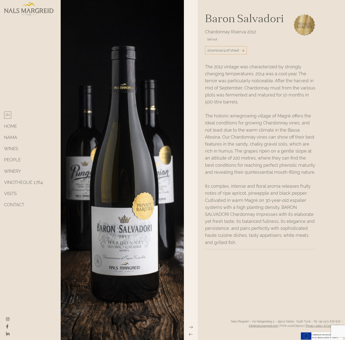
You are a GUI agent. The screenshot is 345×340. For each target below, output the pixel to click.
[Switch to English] (8, 115)
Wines (11, 148)
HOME (10, 126)
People (12, 159)
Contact (14, 204)
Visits (10, 193)
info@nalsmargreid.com (263, 325)
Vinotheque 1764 (23, 182)
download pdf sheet (223, 50)
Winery (12, 171)
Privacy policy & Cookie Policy (324, 325)
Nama (10, 137)
